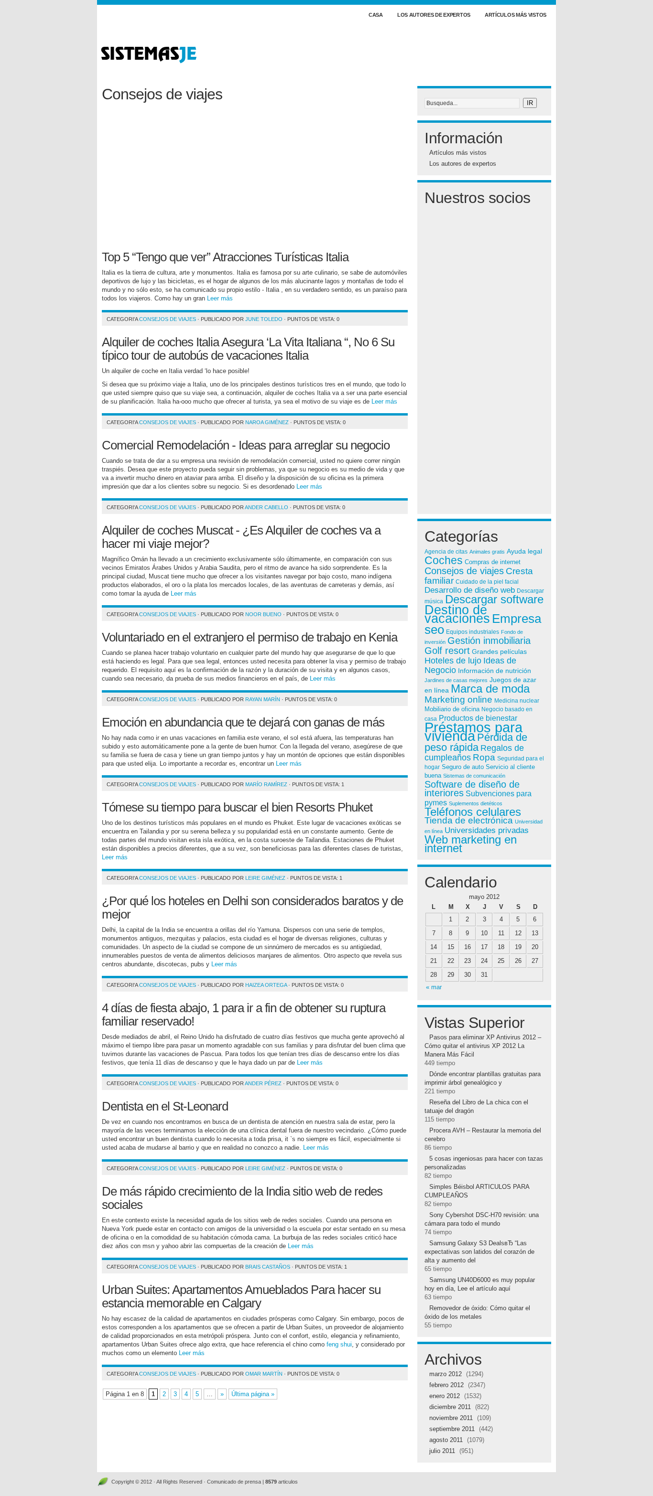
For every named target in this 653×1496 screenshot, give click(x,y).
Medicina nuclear (516, 700)
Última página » (252, 1394)
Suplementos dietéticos (475, 803)
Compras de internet (493, 562)
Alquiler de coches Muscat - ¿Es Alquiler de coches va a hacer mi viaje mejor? (241, 537)
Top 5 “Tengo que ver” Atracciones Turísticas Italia (225, 257)
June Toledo (264, 319)
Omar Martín (264, 1374)
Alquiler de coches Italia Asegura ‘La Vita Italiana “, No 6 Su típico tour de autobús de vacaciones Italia (248, 349)
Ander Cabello (266, 507)
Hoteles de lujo (452, 660)
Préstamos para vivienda (473, 731)
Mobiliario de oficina (451, 709)
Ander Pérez (263, 1083)
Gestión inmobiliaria (489, 640)
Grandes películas (499, 651)
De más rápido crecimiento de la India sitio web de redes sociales (242, 1198)
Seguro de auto (463, 767)
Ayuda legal (524, 551)
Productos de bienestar (478, 718)
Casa (376, 15)
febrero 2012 (446, 1385)
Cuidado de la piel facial (487, 581)
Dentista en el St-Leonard (165, 1106)
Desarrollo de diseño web (469, 590)
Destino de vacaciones (457, 614)
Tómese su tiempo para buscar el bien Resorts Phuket (237, 807)
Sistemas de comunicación (474, 776)
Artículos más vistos (515, 15)
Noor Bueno (263, 614)
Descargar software (494, 599)
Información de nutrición (494, 670)
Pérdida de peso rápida (475, 742)
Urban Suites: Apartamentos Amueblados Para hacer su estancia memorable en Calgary (241, 1296)
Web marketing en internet (470, 844)
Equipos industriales (472, 632)
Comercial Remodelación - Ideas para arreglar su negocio (246, 445)
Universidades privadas (487, 830)
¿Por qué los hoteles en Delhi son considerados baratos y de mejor (252, 907)
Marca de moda (490, 688)
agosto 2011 (446, 1439)
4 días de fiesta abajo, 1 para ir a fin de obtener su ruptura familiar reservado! (243, 1014)
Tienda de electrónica (468, 820)
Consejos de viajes (167, 319)
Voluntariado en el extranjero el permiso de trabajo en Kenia (249, 637)
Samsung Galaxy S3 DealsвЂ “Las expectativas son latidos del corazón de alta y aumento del (479, 1252)
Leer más (220, 298)
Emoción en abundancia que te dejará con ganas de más (243, 722)
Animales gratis (487, 552)
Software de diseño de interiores (472, 788)
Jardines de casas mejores (456, 680)
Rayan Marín (262, 699)
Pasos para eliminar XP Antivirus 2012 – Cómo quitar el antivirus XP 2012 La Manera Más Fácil (482, 1046)
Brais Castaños (267, 1267)
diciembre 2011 (450, 1407)
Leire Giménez (265, 878)
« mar (434, 987)
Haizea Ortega (266, 985)
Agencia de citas (446, 551)
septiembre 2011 (452, 1428)
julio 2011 (442, 1450)
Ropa (484, 757)
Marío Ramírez (266, 784)
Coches (443, 560)
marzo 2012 (445, 1374)
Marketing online (458, 699)
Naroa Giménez (267, 422)
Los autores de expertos (433, 15)
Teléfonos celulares (472, 811)
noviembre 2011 (451, 1417)
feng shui (339, 1344)
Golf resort (447, 650)
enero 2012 (444, 1396)
